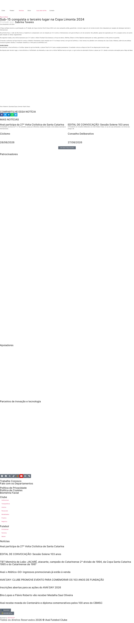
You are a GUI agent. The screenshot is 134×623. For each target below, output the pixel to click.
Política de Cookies (11, 490)
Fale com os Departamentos (16, 483)
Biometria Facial (9, 492)
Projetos (4, 518)
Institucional (5, 500)
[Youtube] (21, 476)
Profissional (5, 529)
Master (4, 536)
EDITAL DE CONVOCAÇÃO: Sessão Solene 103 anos (30, 554)
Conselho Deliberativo (81, 133)
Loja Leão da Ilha (41, 10)
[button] (1, 114)
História (4, 507)
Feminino (4, 533)
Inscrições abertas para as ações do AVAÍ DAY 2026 (30, 587)
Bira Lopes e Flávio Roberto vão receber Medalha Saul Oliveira (36, 595)
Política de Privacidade (13, 487)
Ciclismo (5, 133)
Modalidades (5, 514)
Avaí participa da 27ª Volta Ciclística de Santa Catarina (32, 546)
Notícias (21, 10)
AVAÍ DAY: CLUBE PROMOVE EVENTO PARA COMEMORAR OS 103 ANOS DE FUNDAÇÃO (52, 579)
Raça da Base (4, 17)
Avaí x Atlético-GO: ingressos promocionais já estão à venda (35, 572)
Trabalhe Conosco (10, 481)
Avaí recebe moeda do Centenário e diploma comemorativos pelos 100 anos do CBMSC (51, 602)
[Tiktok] (14, 476)
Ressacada (5, 511)
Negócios (4, 521)
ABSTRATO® (11, 618)
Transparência (6, 503)
